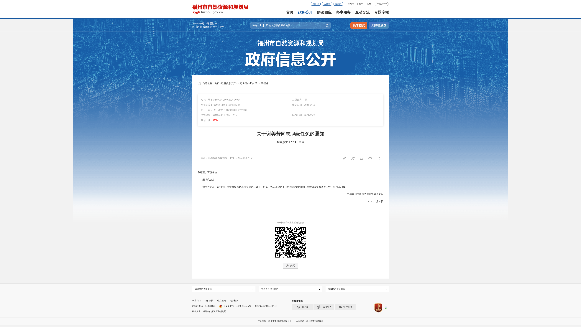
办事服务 (343, 12)
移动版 (351, 4)
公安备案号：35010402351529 (237, 306)
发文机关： (220, 105)
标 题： (224, 110)
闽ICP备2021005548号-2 (265, 306)
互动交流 (362, 12)
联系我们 (196, 300)
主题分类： (299, 99)
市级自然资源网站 (336, 289)
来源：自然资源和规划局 (214, 158)
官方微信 (347, 307)
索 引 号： (220, 99)
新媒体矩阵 (297, 301)
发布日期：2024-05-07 (303, 115)
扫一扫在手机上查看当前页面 (290, 222)
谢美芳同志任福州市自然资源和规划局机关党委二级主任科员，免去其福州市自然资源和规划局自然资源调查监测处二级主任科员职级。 (273, 187)
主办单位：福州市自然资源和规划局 (275, 321)
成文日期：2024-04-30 (303, 105)
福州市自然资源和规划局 (290, 43)
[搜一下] (327, 25)
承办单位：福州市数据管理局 (309, 321)
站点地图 (221, 300)
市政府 (338, 4)
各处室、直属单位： (208, 172)
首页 (290, 12)
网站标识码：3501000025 (203, 306)
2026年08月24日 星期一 (204, 23)
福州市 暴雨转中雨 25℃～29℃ (208, 27)
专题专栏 (381, 12)
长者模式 (359, 25)
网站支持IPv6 (381, 4)
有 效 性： (209, 120)
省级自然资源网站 (203, 289)
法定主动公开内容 (247, 83)
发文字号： (219, 115)
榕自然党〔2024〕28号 (290, 142)
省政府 (327, 4)
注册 (369, 4)
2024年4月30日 (373, 201)
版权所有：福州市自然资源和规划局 (209, 311)
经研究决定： (207, 179)
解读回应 (324, 12)
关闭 (292, 265)
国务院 (316, 4)
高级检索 (234, 300)
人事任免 (263, 83)
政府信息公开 (228, 83)
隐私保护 (209, 300)
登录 (361, 4)
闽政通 (305, 307)
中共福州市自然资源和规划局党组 (362, 194)
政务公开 (305, 12)
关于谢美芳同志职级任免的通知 (290, 134)
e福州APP (326, 307)
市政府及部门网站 (269, 289)
